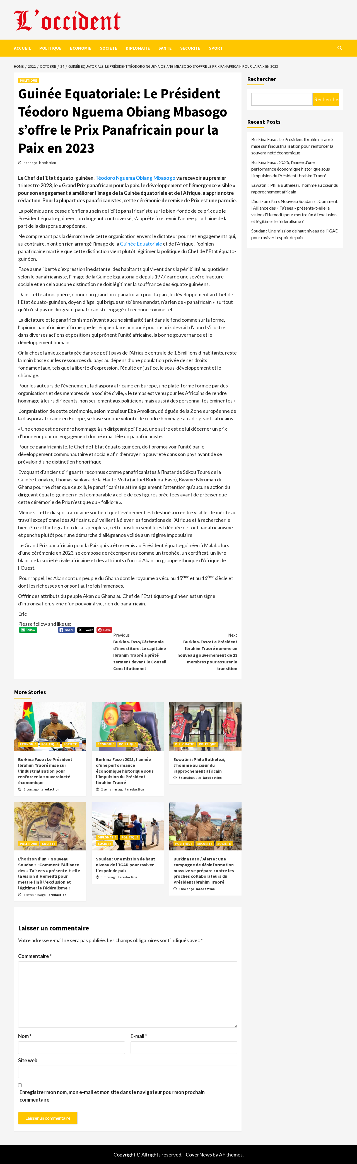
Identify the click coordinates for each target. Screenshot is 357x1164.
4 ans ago (30, 163)
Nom (25, 1036)
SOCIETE (108, 48)
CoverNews (199, 1154)
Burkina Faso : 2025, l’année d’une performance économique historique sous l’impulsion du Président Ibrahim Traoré (125, 770)
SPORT (216, 48)
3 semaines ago (190, 777)
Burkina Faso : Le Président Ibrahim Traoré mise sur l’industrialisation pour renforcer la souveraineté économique (45, 770)
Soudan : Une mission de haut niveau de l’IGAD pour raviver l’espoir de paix (125, 864)
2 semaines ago (112, 789)
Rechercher (261, 78)
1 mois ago (109, 877)
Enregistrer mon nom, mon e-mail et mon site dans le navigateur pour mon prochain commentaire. (112, 1096)
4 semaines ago (34, 895)
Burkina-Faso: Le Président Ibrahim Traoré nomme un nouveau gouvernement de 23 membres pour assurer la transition (207, 651)
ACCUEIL (22, 48)
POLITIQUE (50, 48)
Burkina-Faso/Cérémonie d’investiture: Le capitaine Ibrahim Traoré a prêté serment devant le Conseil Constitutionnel (140, 651)
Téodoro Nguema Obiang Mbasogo (135, 178)
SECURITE (190, 48)
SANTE (165, 48)
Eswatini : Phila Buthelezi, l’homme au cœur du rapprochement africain (199, 765)
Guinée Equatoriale (141, 244)
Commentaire (35, 956)
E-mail (139, 1036)
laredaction (47, 163)
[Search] (339, 48)
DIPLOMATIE (138, 48)
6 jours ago (31, 789)
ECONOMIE (80, 48)
